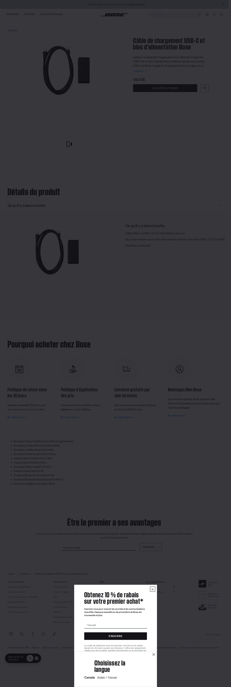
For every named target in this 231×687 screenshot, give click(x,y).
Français (112, 677)
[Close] (153, 654)
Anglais (101, 677)
